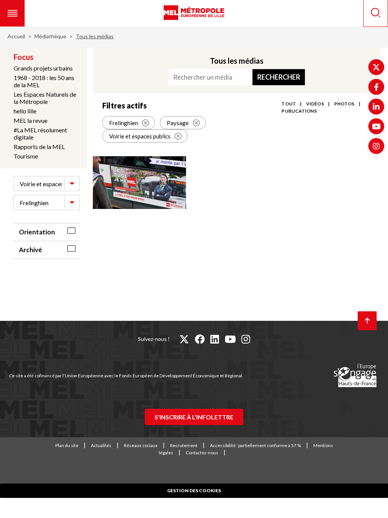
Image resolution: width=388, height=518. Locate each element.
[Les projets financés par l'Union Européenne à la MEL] (355, 376)
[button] (12, 13)
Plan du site (66, 445)
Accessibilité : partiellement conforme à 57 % (255, 445)
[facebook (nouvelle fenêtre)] (200, 339)
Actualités (101, 445)
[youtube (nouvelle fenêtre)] (230, 339)
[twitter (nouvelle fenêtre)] (184, 339)
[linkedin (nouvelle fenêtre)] (214, 339)
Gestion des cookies (194, 490)
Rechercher (278, 77)
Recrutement (183, 445)
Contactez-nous (202, 452)
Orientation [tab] (37, 232)
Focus (23, 56)
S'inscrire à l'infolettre (194, 417)
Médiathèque (50, 36)
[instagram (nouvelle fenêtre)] (245, 339)
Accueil (16, 36)
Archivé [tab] (30, 250)
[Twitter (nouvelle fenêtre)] (376, 67)
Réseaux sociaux (141, 445)
